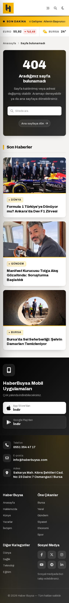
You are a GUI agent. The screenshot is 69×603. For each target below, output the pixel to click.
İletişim (7, 528)
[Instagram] (62, 555)
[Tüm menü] (48, 8)
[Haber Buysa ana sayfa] (8, 8)
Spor (41, 534)
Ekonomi (43, 528)
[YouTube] (42, 565)
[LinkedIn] (62, 565)
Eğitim (7, 571)
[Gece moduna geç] (62, 8)
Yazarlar (8, 521)
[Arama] (55, 8)
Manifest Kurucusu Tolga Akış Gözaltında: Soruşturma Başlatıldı (32, 275)
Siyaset (42, 521)
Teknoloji (8, 565)
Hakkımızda (10, 509)
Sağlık (6, 559)
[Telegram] (52, 565)
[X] (52, 555)
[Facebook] (42, 555)
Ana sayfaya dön (32, 123)
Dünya (16, 199)
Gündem (17, 263)
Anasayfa (9, 43)
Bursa (16, 332)
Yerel (41, 509)
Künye (7, 515)
